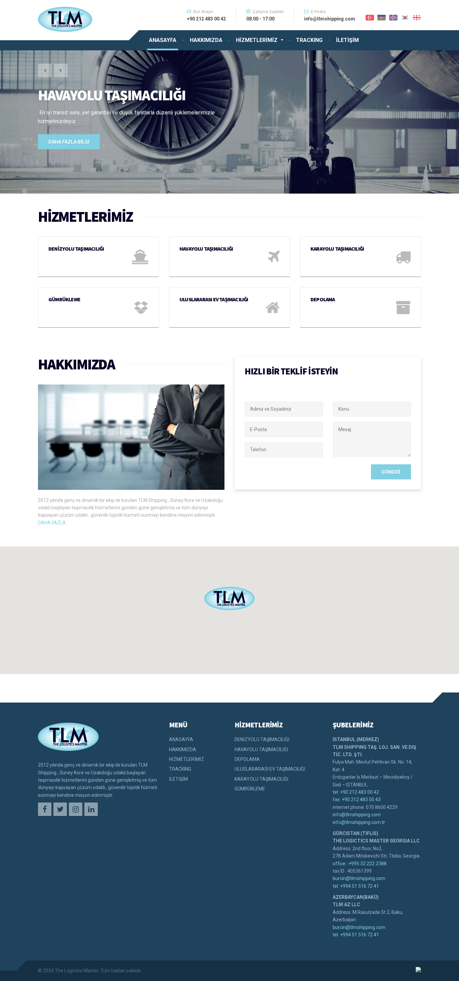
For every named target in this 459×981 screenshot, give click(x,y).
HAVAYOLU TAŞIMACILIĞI (261, 749)
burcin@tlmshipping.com (359, 878)
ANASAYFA (162, 40)
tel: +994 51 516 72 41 (356, 886)
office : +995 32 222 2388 (359, 863)
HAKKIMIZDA (206, 40)
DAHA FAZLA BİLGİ (68, 142)
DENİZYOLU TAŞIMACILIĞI (262, 739)
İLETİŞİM (347, 40)
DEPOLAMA (247, 759)
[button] (44, 70)
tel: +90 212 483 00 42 (356, 792)
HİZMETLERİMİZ (257, 40)
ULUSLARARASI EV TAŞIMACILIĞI (270, 769)
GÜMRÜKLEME (250, 788)
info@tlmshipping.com (357, 814)
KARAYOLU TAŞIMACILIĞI (261, 779)
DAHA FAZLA (52, 522)
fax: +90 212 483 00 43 (357, 799)
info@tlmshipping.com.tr (359, 822)
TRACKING (309, 40)
